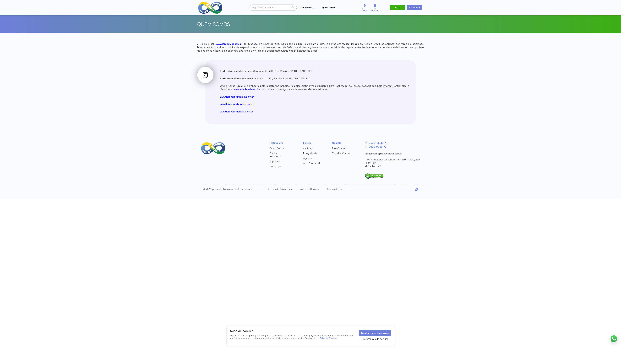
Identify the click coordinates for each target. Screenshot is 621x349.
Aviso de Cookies (309, 189)
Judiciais (307, 148)
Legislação (276, 166)
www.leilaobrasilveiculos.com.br (251, 89)
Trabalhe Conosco (342, 153)
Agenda (307, 158)
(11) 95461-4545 (374, 143)
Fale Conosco (339, 148)
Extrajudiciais (310, 153)
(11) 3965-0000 (374, 147)
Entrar (397, 7)
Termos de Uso (335, 189)
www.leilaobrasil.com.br (229, 43)
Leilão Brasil (213, 7)
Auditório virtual (311, 163)
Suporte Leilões (374, 176)
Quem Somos (328, 7)
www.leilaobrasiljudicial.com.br (237, 96)
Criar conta (414, 7)
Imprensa (275, 161)
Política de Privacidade (280, 189)
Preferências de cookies (375, 339)
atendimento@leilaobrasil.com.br (383, 154)
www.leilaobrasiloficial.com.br (236, 111)
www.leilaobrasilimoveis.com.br (237, 104)
